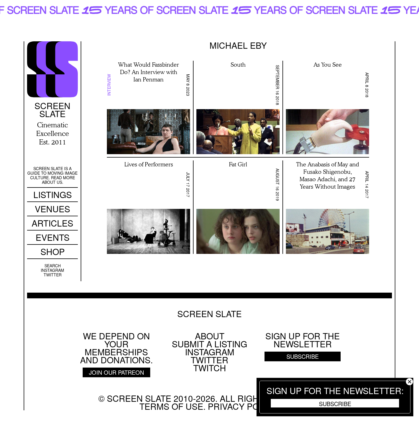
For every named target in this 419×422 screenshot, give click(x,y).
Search (52, 265)
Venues (52, 209)
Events (53, 237)
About (209, 336)
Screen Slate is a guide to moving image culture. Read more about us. (52, 175)
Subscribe (335, 403)
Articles (52, 223)
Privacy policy (242, 406)
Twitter (53, 275)
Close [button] (409, 381)
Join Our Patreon (116, 372)
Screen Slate (209, 314)
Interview (109, 85)
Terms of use (171, 406)
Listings (52, 194)
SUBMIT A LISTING (209, 344)
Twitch (209, 368)
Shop (52, 251)
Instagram (52, 270)
